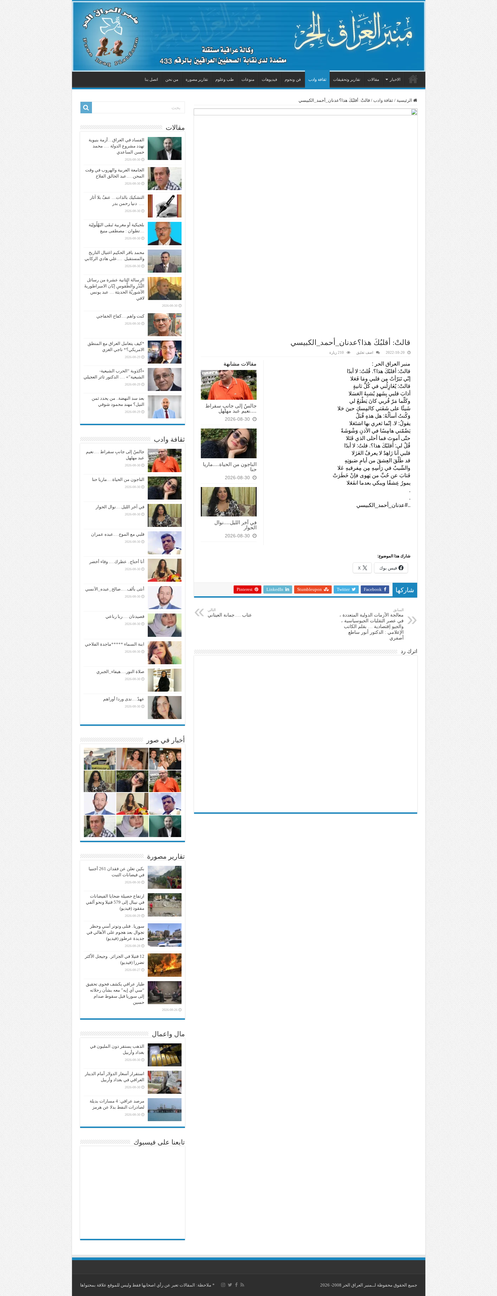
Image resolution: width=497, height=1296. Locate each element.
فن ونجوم (293, 79)
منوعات (247, 79)
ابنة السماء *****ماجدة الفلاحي (114, 644)
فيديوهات (269, 79)
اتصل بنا (151, 79)
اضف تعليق (364, 352)
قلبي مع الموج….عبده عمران (117, 534)
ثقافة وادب (317, 79)
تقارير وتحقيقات (346, 79)
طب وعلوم (224, 79)
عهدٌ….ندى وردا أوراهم (123, 698)
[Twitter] (230, 1285)
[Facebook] (236, 1285)
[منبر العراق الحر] (248, 36)
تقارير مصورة (197, 79)
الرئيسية (413, 79)
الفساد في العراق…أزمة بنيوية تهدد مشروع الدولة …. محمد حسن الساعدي (116, 146)
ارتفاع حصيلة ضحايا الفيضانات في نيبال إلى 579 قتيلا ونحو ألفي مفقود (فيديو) (115, 902)
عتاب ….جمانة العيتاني (230, 613)
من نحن (171, 79)
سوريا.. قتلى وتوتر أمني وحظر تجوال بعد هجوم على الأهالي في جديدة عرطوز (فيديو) (115, 932)
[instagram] (223, 1285)
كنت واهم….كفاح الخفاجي (120, 316)
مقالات (373, 79)
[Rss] (242, 1285)
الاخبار (395, 79)
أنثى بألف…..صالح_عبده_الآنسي (114, 589)
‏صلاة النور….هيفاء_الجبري (120, 671)
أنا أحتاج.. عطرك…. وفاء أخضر (116, 561)
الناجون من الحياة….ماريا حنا (230, 466)
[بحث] (86, 107)
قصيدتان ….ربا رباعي (124, 616)
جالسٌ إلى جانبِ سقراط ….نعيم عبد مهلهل (231, 408)
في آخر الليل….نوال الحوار (235, 524)
